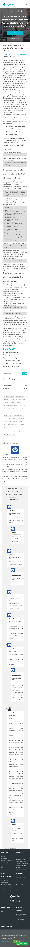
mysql (5, 421)
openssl (15, 421)
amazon (6, 396)
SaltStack (10, 428)
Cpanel (18, 402)
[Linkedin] (16, 901)
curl (24, 405)
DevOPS (21, 409)
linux (9, 418)
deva (10, 554)
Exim (18, 412)
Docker (14, 412)
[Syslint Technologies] (7, 4)
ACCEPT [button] (15, 941)
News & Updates (8, 382)
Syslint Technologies (21, 54)
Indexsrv (11, 596)
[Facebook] (10, 901)
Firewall (23, 412)
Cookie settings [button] (6, 941)
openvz (20, 421)
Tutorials (5, 54)
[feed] (19, 901)
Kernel (21, 415)
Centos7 (6, 402)
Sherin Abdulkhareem (16, 533)
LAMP (5, 418)
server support (13, 431)
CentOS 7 (12, 402)
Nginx (10, 421)
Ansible (12, 396)
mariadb (14, 418)
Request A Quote (15, 33)
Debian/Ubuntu (13, 409)
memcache (21, 418)
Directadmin (7, 412)
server (6, 431)
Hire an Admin (15, 38)
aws (11, 399)
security (22, 428)
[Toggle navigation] (26, 3)
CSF (20, 405)
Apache (6, 399)
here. (18, 292)
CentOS (15, 399)
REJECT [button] (21, 941)
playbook (10, 424)
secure (16, 428)
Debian (6, 409)
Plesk (15, 424)
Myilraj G (11, 713)
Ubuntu (6, 434)
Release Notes (8, 385)
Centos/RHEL (22, 399)
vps (10, 434)
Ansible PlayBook (19, 396)
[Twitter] (13, 901)
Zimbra (14, 434)
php (5, 424)
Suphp (19, 431)
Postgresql (21, 424)
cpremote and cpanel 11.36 (11, 405)
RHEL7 (5, 428)
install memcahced (14, 415)
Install (5, 415)
